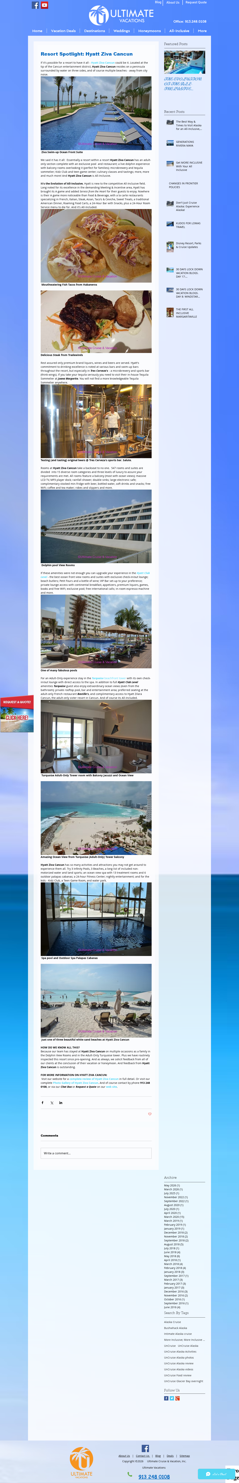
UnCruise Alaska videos (178, 1369)
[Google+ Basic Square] (177, 1398)
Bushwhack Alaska (175, 1328)
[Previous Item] (170, 62)
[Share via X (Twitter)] (51, 1102)
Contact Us (143, 1456)
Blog (158, 1456)
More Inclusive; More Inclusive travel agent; (184, 1340)
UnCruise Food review (177, 1375)
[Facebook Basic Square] (166, 1398)
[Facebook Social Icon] (35, 5)
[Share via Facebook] (42, 1102)
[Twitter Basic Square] (172, 1398)
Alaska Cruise (172, 1322)
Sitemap (185, 1456)
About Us (124, 1456)
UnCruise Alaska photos (179, 1357)
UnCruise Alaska (188, 1346)
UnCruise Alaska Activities (180, 1351)
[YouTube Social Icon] (44, 5)
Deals (170, 1456)
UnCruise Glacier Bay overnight (183, 1381)
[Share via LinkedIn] (61, 1102)
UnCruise (170, 1346)
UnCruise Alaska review (178, 1363)
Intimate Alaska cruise (178, 1334)
